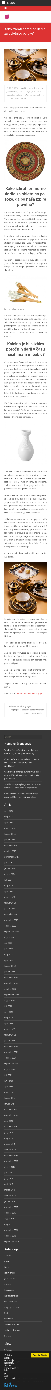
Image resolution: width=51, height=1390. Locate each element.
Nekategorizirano (12, 1295)
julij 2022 (8, 1006)
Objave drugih (10, 1301)
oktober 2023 (10, 925)
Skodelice (8, 1318)
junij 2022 (8, 1012)
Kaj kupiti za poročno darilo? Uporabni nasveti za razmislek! (27, 711)
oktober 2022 (10, 989)
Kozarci (22, 91)
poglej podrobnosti (10, 1384)
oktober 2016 (10, 1235)
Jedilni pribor (37, 88)
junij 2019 (8, 1132)
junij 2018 (8, 1178)
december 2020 (11, 1109)
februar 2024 (10, 902)
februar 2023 (10, 966)
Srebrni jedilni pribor (13, 1330)
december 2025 (11, 845)
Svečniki (7, 1336)
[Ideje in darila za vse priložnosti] (16, 16)
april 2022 (8, 1023)
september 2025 (11, 856)
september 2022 (11, 994)
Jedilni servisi (12, 91)
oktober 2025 (10, 851)
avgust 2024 (9, 874)
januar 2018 (9, 1201)
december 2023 (11, 914)
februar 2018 (10, 1195)
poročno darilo (20, 98)
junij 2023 (8, 948)
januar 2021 (9, 1103)
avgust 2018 (9, 1167)
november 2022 (11, 983)
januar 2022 (9, 1040)
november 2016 (11, 1230)
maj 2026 (8, 816)
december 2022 (11, 977)
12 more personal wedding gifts (30, 693)
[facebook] (5, 8)
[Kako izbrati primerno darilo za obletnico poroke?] (25, 65)
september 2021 (11, 1063)
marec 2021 (9, 1092)
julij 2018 (8, 1172)
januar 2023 (9, 971)
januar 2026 (9, 839)
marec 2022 (9, 1029)
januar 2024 (9, 908)
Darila (7, 1267)
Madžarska (9, 1290)
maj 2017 (8, 1224)
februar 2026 (10, 834)
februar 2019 (10, 1149)
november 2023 (11, 920)
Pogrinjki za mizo (33, 91)
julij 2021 (8, 1075)
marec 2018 (9, 1189)
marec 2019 (9, 1144)
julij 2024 (8, 879)
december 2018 (11, 1155)
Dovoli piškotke (40, 1355)
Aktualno (27, 88)
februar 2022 (10, 1034)
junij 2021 (8, 1080)
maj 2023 (8, 954)
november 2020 (11, 1115)
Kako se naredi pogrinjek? (19, 706)
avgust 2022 (9, 1000)
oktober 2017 (10, 1212)
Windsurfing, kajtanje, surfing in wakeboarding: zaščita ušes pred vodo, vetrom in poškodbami (23, 775)
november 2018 (11, 1161)
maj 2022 (8, 1017)
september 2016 (11, 1241)
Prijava (9, 1350)
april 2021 (8, 1086)
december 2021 (11, 1046)
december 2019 (11, 1126)
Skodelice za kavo (14, 95)
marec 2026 (9, 828)
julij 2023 (8, 943)
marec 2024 (9, 897)
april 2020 (8, 1121)
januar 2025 (9, 868)
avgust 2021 (9, 1069)
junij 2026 (8, 811)
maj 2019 (8, 1138)
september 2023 (11, 931)
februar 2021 (10, 1098)
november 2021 (11, 1052)
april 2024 (8, 891)
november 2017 (11, 1207)
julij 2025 (8, 862)
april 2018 (8, 1184)
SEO (6, 1313)
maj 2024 (8, 885)
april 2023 (8, 960)
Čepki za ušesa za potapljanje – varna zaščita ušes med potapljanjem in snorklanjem (22, 762)
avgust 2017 (9, 1218)
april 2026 (8, 822)
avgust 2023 (9, 937)
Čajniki (7, 1261)
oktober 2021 (10, 1057)
